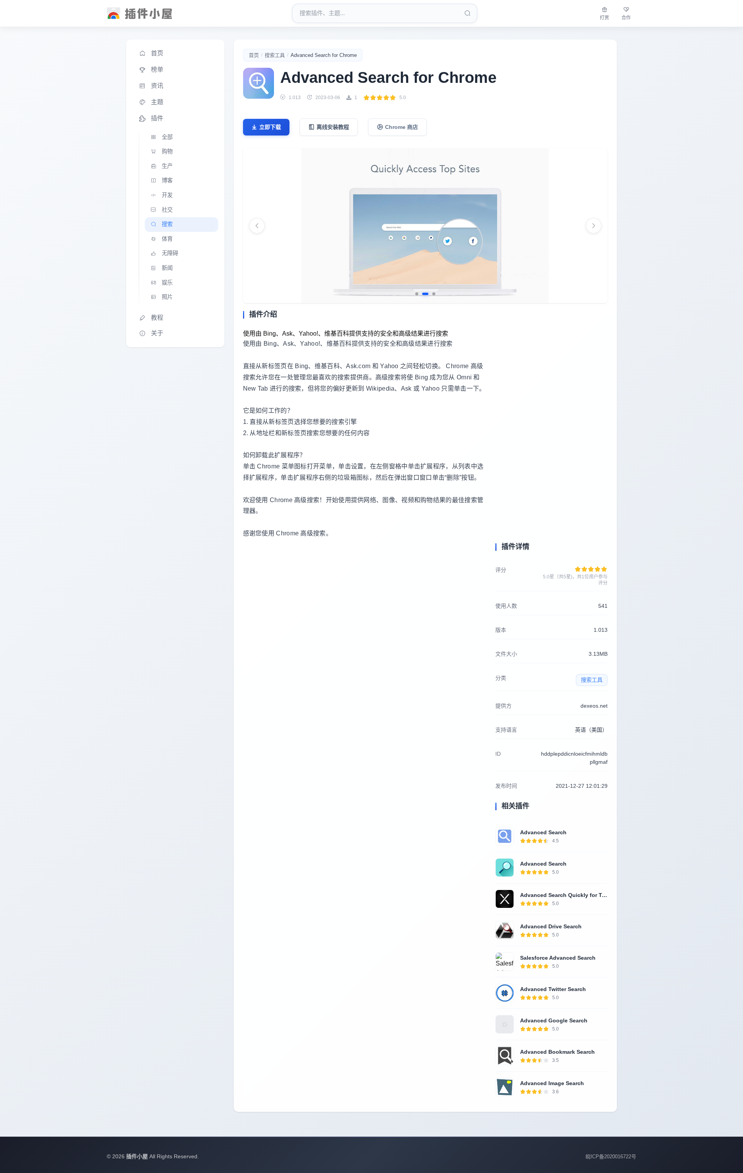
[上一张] (257, 225)
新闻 (167, 268)
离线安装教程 (333, 127)
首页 (157, 53)
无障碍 (170, 253)
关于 (157, 333)
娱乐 (167, 283)
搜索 (167, 224)
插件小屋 (137, 1156)
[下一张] (593, 225)
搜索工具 (275, 55)
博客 (167, 180)
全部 (167, 137)
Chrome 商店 (401, 127)
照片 (167, 297)
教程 (157, 317)
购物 (167, 151)
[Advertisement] (364, 616)
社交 (167, 210)
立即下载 (270, 127)
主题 (157, 102)
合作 (626, 18)
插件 (157, 118)
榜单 (157, 69)
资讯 (157, 85)
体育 (167, 239)
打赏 (604, 18)
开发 (167, 195)
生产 (167, 166)
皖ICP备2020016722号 (610, 1156)
